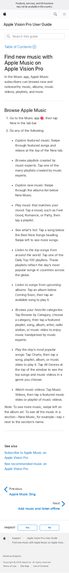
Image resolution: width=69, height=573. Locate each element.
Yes (27, 527)
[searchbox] (34, 36)
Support (16, 538)
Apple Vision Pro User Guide (28, 24)
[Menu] (64, 14)
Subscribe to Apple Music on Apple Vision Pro (25, 455)
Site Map (24, 566)
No (49, 527)
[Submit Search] (9, 36)
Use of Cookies (40, 566)
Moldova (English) (12, 556)
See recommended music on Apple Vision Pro (25, 466)
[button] (55, 14)
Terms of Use (9, 566)
